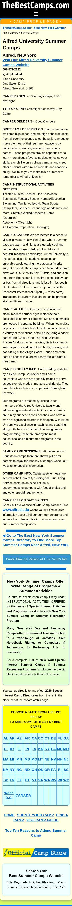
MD (66, 749)
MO (34, 759)
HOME (9, 815)
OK (40, 770)
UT (27, 780)
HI (6, 749)
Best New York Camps (49, 27)
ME (59, 749)
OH (34, 770)
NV (53, 759)
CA (34, 738)
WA (47, 780)
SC (66, 770)
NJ (66, 759)
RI (60, 770)
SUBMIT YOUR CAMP (35, 815)
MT (40, 759)
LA (53, 749)
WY (66, 780)
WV (53, 780)
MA (6, 759)
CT (47, 738)
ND (27, 770)
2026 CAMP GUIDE (42, 820)
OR (47, 770)
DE (53, 738)
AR (27, 738)
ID (12, 749)
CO (40, 738)
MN (19, 759)
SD (5, 780)
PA (53, 770)
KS (40, 749)
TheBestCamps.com (17, 27)
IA (34, 749)
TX (19, 780)
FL (60, 738)
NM (6, 770)
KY (47, 749)
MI (12, 759)
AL (5, 738)
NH (59, 759)
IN (27, 749)
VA (40, 780)
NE (47, 759)
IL (19, 749)
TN (12, 780)
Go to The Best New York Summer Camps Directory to (36, 540)
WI (60, 780)
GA (66, 738)
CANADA (23, 795)
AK (12, 738)
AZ (19, 738)
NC (19, 770)
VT (34, 780)
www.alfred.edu (16, 510)
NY (12, 770)
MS (27, 759)
